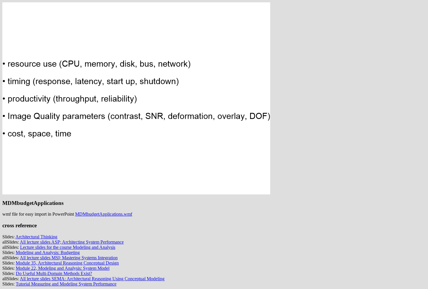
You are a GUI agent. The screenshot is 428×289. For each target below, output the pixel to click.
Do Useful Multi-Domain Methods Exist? (54, 273)
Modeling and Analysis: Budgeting (48, 252)
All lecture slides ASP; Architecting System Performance (72, 242)
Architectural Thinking (36, 236)
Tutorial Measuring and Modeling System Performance (66, 283)
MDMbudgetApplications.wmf (103, 214)
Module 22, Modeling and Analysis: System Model (62, 268)
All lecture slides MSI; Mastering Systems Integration (69, 257)
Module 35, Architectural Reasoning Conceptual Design (67, 262)
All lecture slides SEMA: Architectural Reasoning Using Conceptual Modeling (92, 278)
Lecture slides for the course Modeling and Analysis (67, 247)
